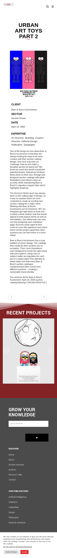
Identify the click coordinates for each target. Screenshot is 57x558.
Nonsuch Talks (15, 474)
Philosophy (14, 517)
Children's (14, 502)
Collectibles (14, 507)
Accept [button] (24, 552)
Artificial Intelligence (17, 497)
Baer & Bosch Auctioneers (24, 109)
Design (12, 512)
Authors (12, 469)
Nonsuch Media (21, 193)
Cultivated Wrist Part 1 (36, 282)
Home (11, 454)
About (11, 459)
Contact (12, 479)
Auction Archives (16, 464)
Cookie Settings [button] (11, 552)
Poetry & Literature (17, 522)
